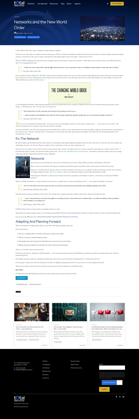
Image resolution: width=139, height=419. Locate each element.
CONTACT (21, 278)
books (37, 75)
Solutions (31, 4)
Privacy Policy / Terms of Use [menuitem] (21, 403)
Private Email (57, 342)
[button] (116, 397)
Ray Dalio (88, 60)
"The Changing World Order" (28, 63)
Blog (62, 4)
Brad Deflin (19, 33)
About (69, 4)
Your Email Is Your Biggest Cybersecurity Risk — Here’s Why (68, 328)
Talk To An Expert (117, 3)
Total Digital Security (20, 37)
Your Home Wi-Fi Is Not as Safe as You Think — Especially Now (29, 328)
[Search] (108, 4)
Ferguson (33, 170)
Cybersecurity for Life (33, 37)
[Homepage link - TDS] (19, 401)
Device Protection (33, 340)
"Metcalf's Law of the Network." (79, 151)
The (56, 172)
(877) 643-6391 (20, 368)
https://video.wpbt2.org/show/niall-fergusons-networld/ (57, 217)
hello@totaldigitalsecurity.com (24, 370)
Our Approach (42, 4)
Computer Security (22, 340)
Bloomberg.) (40, 80)
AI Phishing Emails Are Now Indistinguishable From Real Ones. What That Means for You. (107, 328)
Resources (53, 4)
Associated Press (77, 181)
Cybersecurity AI (96, 340)
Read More (45, 345)
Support (77, 4)
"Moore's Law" (62, 151)
